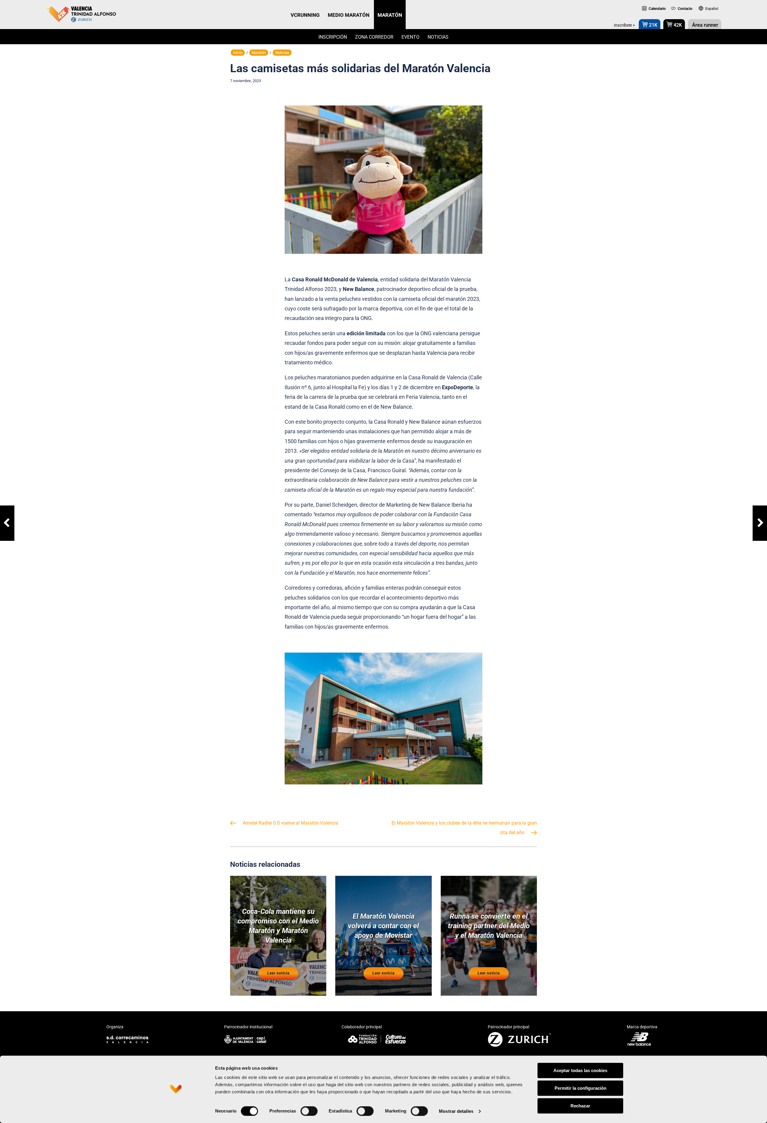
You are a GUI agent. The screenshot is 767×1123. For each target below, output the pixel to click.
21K (652, 25)
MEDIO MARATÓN (348, 15)
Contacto (684, 9)
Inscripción (332, 37)
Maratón (259, 52)
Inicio (237, 52)
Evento (410, 37)
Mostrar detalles (456, 1111)
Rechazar (580, 1105)
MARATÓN (390, 15)
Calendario (657, 9)
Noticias (438, 37)
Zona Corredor (374, 37)
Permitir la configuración (580, 1088)
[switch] (309, 1111)
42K (677, 25)
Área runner (704, 25)
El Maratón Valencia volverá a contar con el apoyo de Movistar (383, 926)
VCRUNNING (305, 15)
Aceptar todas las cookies (580, 1070)
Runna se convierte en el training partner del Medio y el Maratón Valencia (489, 926)
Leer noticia (278, 973)
